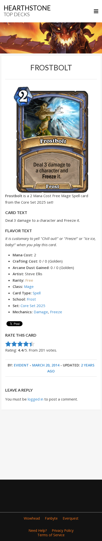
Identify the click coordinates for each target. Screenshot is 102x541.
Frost (31, 299)
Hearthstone (27, 10)
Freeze (56, 311)
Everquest (70, 518)
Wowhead (32, 518)
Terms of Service (51, 535)
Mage (29, 286)
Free (29, 280)
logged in (35, 399)
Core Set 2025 (33, 305)
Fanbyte (51, 518)
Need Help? (37, 530)
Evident (21, 365)
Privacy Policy (63, 530)
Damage (41, 311)
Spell (37, 292)
